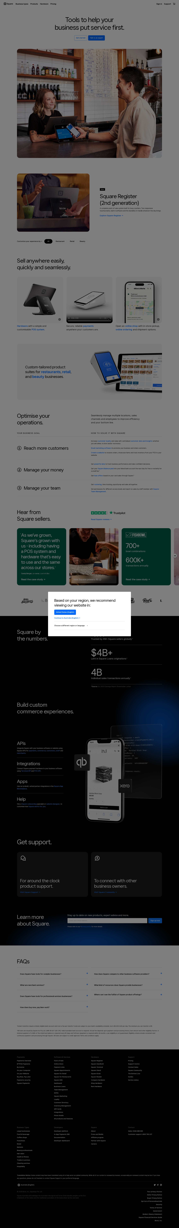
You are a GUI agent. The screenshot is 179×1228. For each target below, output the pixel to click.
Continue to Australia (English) (66, 618)
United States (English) (65, 612)
